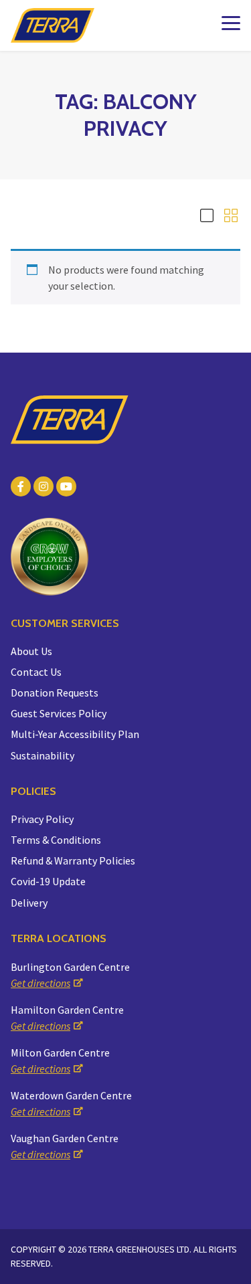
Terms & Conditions (56, 839)
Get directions (40, 983)
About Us (31, 651)
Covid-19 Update (48, 881)
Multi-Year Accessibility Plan (75, 734)
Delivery (29, 902)
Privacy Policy (42, 819)
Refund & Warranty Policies (73, 860)
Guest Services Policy (58, 713)
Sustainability (42, 755)
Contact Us (36, 671)
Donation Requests (54, 692)
